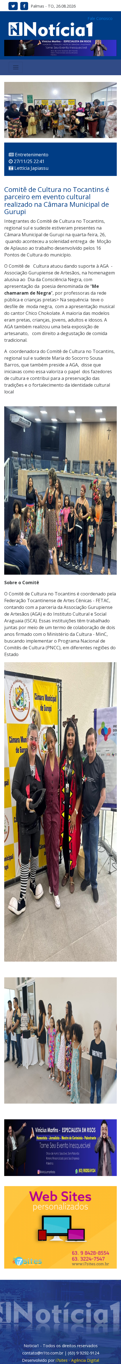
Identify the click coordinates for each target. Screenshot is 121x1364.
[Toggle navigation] (16, 67)
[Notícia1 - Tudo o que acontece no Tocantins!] (50, 29)
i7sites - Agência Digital (77, 1360)
